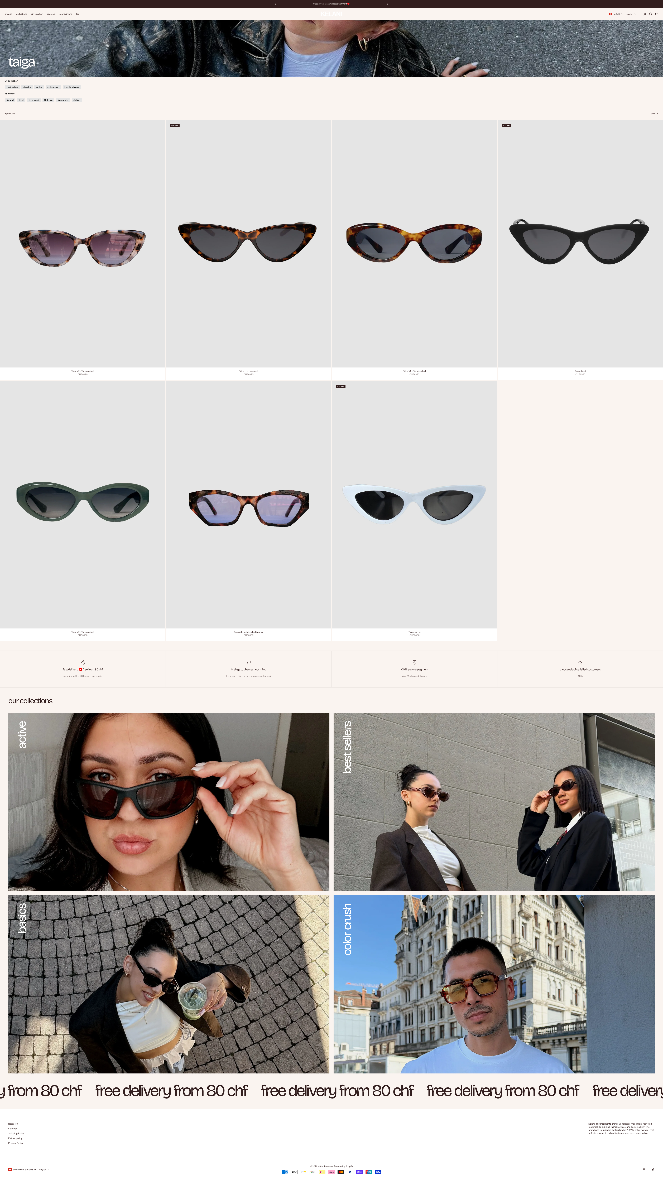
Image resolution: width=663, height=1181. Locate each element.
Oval (21, 100)
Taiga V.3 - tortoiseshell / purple (248, 632)
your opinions (65, 14)
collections (21, 14)
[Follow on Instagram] (644, 1169)
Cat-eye (48, 100)
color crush (53, 87)
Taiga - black (580, 371)
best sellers (12, 87)
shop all (8, 14)
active (39, 87)
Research (13, 1123)
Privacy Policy (15, 1143)
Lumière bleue (71, 87)
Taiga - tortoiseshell (248, 371)
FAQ (77, 14)
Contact (12, 1128)
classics (27, 87)
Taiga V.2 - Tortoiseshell (82, 371)
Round (10, 100)
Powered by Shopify (343, 1166)
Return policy (15, 1138)
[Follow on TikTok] (653, 1169)
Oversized (34, 100)
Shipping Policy (16, 1133)
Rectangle (63, 100)
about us (51, 14)
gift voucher (37, 14)
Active (76, 100)
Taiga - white (415, 632)
